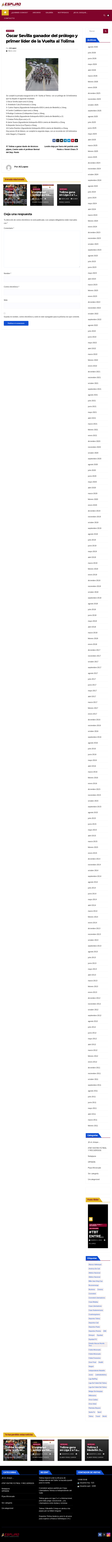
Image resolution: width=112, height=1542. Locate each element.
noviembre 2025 (94, 99)
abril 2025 (92, 140)
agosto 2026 (93, 47)
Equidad (100, 1335)
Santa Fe (92, 1412)
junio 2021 (92, 406)
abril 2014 (92, 905)
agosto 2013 (93, 952)
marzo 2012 (92, 1050)
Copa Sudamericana (96, 1310)
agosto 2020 (93, 464)
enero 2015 (92, 853)
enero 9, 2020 (96, 1240)
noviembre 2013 (94, 934)
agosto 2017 (93, 673)
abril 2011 (92, 1114)
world (104, 1416)
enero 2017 (92, 714)
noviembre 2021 (94, 377)
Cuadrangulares (94, 1314)
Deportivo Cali (93, 1323)
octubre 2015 (93, 801)
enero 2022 (92, 366)
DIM (104, 1331)
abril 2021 (92, 418)
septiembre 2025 (94, 111)
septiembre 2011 (94, 1085)
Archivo (37, 13)
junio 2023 (92, 267)
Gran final (92, 1362)
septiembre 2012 (94, 1015)
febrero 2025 (93, 151)
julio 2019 (92, 540)
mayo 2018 (92, 621)
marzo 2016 (92, 772)
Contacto (9, 18)
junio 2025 (92, 128)
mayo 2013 (92, 969)
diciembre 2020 (94, 441)
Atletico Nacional (94, 1273)
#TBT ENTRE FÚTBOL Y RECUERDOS (96, 1225)
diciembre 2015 (94, 789)
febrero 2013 (93, 986)
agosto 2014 (93, 882)
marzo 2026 (92, 76)
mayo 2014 (92, 899)
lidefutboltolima (100, 1375)
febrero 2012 (93, 1056)
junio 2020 (92, 476)
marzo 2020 (92, 493)
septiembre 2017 (94, 667)
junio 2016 (92, 754)
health (101, 1362)
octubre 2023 (93, 244)
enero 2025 (92, 157)
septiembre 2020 (94, 459)
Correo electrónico (11, 287)
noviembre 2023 (94, 238)
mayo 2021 (92, 412)
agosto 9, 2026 (68, 1454)
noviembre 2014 (94, 865)
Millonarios (92, 1395)
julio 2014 (92, 888)
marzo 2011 (92, 1120)
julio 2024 (92, 192)
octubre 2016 (93, 731)
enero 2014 (92, 923)
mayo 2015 (92, 830)
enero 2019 (92, 575)
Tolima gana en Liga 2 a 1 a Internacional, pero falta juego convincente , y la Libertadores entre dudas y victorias (55, 1500)
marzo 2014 (92, 911)
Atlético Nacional (94, 1277)
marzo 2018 (92, 633)
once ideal (92, 1404)
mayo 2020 (92, 482)
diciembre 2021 (94, 372)
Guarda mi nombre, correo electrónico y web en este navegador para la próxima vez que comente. (42, 317)
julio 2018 (92, 609)
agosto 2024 (93, 186)
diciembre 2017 (94, 650)
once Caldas (93, 1400)
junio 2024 (92, 198)
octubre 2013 (93, 940)
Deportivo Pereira (95, 1331)
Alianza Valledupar (95, 1264)
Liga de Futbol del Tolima (98, 1383)
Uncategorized (94, 1179)
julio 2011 (92, 1097)
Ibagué (91, 1366)
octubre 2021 (93, 383)
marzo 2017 (92, 702)
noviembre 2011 (94, 1073)
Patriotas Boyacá (94, 1408)
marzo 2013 (92, 981)
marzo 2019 (92, 563)
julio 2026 (92, 53)
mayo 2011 (92, 1108)
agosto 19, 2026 (14, 1454)
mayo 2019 (92, 551)
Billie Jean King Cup (95, 1281)
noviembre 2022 (94, 308)
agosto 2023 (93, 256)
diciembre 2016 (94, 720)
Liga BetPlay (93, 1379)
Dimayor (91, 1335)
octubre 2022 (93, 314)
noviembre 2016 (94, 725)
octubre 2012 (93, 1010)
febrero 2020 (93, 499)
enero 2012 (92, 1062)
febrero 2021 (93, 430)
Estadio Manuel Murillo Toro (96, 1344)
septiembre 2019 (94, 528)
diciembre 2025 (94, 93)
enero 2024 (92, 227)
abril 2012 (92, 1044)
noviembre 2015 (94, 795)
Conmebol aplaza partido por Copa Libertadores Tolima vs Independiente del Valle (55, 1490)
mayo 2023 (92, 273)
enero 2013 (92, 992)
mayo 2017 (92, 691)
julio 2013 (92, 957)
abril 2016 (92, 766)
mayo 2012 (92, 1039)
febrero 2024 (93, 221)
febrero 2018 (93, 638)
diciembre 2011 (94, 1068)
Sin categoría (93, 1174)
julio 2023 (92, 261)
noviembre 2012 (94, 1004)
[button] (104, 15)
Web (5, 300)
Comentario (9, 228)
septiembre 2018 (94, 598)
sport (99, 1412)
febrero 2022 (93, 360)
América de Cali (94, 1269)
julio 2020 (92, 470)
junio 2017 (92, 685)
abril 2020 (92, 488)
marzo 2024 (92, 215)
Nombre (7, 273)
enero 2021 (92, 435)
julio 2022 (92, 331)
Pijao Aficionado (94, 1168)
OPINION (91, 1162)
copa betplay (93, 1302)
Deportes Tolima (94, 1318)
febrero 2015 (93, 847)
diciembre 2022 (94, 302)
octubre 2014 (93, 870)
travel (98, 1416)
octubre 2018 (93, 592)
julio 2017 (92, 679)
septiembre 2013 (94, 946)
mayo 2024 (92, 203)
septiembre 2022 (94, 319)
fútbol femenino (95, 1358)
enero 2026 (92, 87)
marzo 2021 (92, 424)
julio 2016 (92, 749)
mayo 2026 (92, 64)
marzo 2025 (92, 145)
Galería (49, 13)
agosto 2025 (93, 116)
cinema (100, 1289)
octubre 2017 (93, 662)
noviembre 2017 (94, 656)
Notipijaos (63, 13)
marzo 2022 (92, 354)
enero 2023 (92, 296)
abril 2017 (92, 696)
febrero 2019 (93, 569)
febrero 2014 (93, 917)
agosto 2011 (93, 1091)
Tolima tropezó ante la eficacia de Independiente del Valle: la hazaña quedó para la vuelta (55, 1480)
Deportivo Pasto (94, 1327)
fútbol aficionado (95, 1354)
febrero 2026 (93, 82)
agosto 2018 (93, 604)
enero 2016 (92, 783)
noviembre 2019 (94, 517)
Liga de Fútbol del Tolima (98, 1387)
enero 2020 (92, 505)
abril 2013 (92, 975)
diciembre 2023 (94, 232)
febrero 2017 (93, 708)
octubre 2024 (93, 174)
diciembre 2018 (94, 580)
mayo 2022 (92, 343)
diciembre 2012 (94, 998)
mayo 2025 (92, 134)
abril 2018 (92, 627)
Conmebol (92, 1293)
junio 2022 (92, 337)
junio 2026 (92, 58)
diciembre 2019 (94, 511)
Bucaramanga (93, 1285)
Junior (91, 1375)
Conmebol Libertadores (97, 1298)
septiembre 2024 (94, 180)
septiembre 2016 (94, 737)
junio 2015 (92, 824)
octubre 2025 (93, 105)
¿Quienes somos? (19, 13)
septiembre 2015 (94, 807)
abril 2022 (92, 348)
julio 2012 (92, 1027)
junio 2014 (92, 894)
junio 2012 (92, 1033)
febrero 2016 (93, 778)
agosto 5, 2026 (95, 1454)
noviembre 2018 (94, 586)
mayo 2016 (92, 760)
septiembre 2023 (94, 250)
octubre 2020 (93, 453)
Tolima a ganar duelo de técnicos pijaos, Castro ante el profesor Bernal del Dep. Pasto (22, 149)
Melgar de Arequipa (95, 1391)
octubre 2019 (93, 522)
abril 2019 (92, 557)
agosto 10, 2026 (41, 1454)
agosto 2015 (93, 812)
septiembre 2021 (94, 389)
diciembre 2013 (94, 928)
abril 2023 (92, 279)
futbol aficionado (95, 1350)
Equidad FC (93, 1339)
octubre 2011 (93, 1079)
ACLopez (12, 48)
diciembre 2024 (94, 163)
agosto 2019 (93, 534)
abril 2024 (92, 209)
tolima (91, 1416)
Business (92, 1289)
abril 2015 (92, 836)
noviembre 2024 (94, 169)
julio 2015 (92, 818)
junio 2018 (92, 615)
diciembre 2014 (94, 859)
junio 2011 (92, 1102)
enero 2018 (92, 644)
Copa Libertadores (95, 1306)
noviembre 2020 (94, 447)
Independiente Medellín (97, 1370)
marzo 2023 (92, 285)
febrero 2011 (93, 1126)
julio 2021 (92, 401)
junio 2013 (92, 963)
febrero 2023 (93, 290)
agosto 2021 (93, 395)
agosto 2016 (93, 743)
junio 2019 (92, 546)
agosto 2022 (93, 325)
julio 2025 (92, 122)
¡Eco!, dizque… (80, 13)
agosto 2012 (93, 1021)
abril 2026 (92, 70)
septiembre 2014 (94, 876)
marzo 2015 (92, 841)
